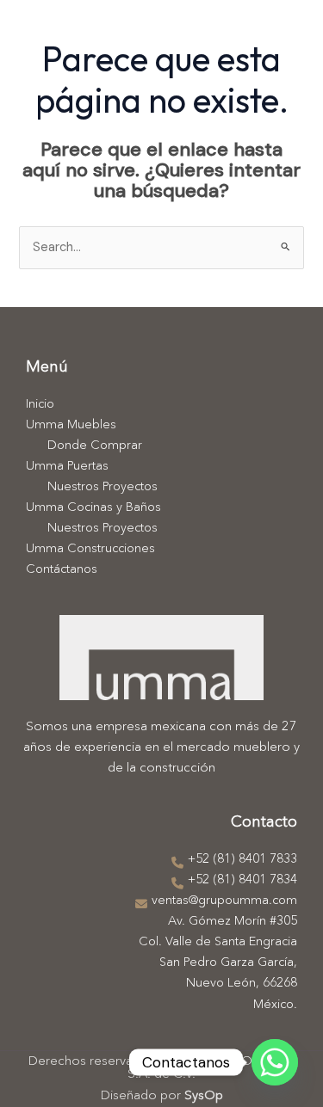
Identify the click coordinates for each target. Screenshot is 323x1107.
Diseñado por (162, 1096)
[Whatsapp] (275, 1062)
